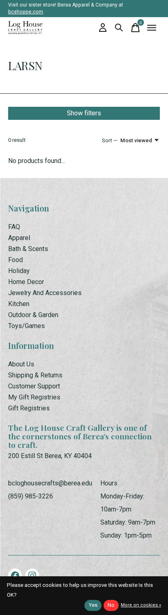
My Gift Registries (34, 397)
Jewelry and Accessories (45, 293)
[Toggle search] (119, 28)
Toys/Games (26, 326)
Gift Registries (29, 408)
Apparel (19, 238)
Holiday (19, 271)
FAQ (14, 227)
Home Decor (26, 282)
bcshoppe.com (25, 12)
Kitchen (18, 304)
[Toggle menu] (152, 28)
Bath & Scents (28, 249)
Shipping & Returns (35, 375)
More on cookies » (141, 605)
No (111, 605)
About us (21, 364)
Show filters (84, 113)
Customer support (34, 386)
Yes (92, 605)
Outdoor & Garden (33, 315)
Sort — (109, 140)
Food (15, 260)
